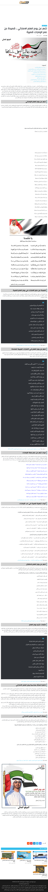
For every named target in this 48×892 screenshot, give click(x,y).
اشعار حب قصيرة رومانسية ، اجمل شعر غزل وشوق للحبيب (28, 499)
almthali (44, 35)
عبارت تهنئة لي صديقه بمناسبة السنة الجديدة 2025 (40, 874)
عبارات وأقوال (44, 25)
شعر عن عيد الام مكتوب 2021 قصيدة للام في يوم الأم (32, 712)
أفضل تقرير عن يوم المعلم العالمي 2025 (8, 861)
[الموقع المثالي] (24, 2)
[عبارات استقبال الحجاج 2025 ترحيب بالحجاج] (40, 855)
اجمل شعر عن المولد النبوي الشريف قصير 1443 (30, 620)
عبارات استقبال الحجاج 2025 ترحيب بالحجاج (40, 861)
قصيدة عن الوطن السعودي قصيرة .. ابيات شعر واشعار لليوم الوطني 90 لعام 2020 (24, 449)
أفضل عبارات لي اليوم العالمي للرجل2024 (25, 861)
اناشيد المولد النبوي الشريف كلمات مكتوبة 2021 (30, 681)
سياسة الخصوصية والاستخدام (24, 883)
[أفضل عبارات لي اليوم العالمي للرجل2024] (24, 855)
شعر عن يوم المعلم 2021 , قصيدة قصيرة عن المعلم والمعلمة (28, 345)
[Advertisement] (24, 15)
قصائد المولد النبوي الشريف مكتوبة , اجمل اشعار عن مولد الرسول (29, 760)
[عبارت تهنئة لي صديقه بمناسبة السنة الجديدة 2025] (40, 869)
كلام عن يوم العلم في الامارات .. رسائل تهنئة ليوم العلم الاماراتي (30, 560)
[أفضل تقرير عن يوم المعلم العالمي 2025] (8, 855)
